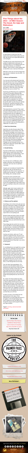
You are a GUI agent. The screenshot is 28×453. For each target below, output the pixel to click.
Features (14, 12)
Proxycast (11, 1)
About (16, 1)
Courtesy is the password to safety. (14, 366)
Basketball (7, 29)
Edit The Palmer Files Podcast (14, 320)
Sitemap (23, 443)
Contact (20, 1)
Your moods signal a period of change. (14, 376)
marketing (9, 306)
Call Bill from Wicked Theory (14, 322)
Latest (5, 12)
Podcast (6, 1)
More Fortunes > (14, 381)
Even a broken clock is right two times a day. (14, 371)
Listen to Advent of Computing (14, 324)
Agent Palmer (14, 6)
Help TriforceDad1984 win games (14, 326)
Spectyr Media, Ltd (17, 443)
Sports (11, 29)
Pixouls (15, 449)
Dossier (23, 12)
